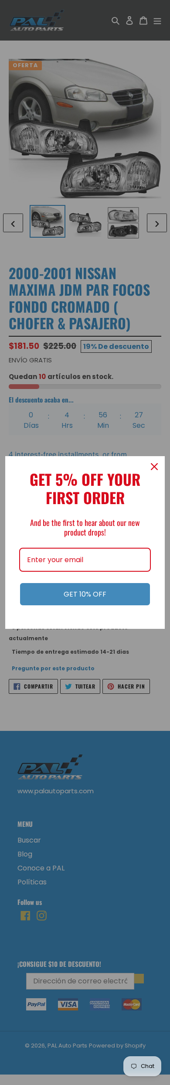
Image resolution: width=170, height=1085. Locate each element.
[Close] (154, 466)
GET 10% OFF (85, 594)
